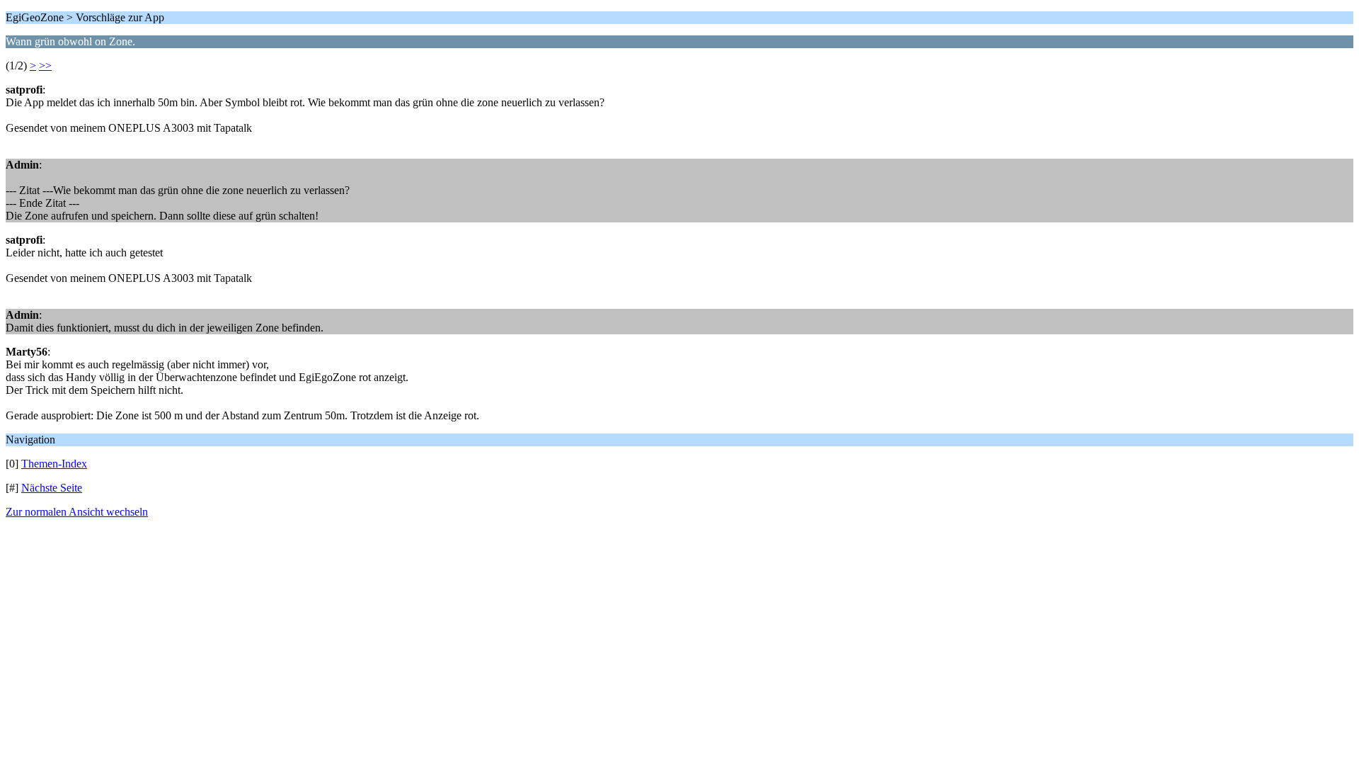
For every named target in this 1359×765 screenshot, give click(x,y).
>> (45, 66)
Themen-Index (54, 464)
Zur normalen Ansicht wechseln (77, 512)
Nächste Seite (51, 488)
